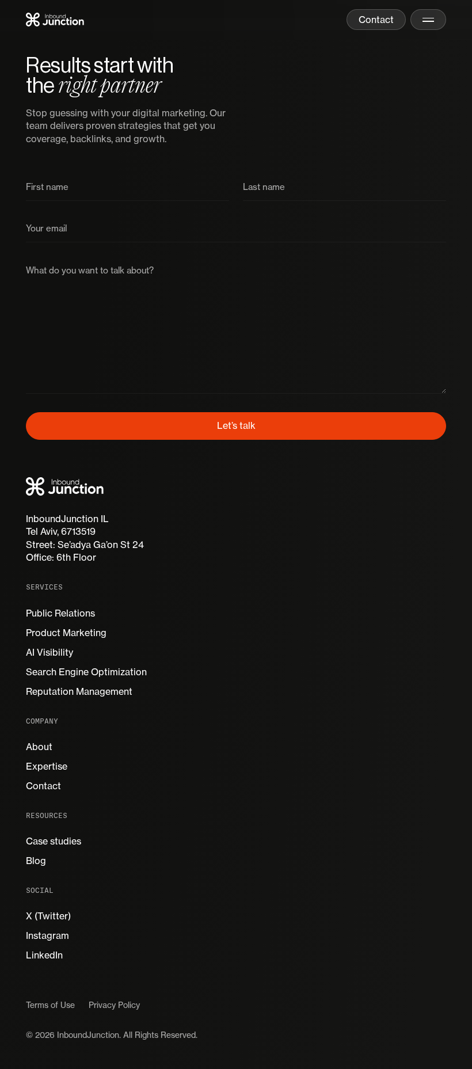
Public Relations (60, 613)
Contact (43, 786)
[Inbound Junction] (55, 19)
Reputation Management (79, 691)
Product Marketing (66, 632)
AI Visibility (49, 652)
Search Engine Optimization (86, 672)
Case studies (53, 841)
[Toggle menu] (428, 19)
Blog (36, 860)
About (39, 746)
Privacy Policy (114, 1005)
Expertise (46, 766)
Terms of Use (50, 1005)
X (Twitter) (48, 916)
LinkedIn (44, 955)
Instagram (47, 935)
